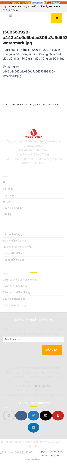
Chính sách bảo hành (15, 286)
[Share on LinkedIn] (33, 428)
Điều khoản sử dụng (14, 240)
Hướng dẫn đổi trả (13, 253)
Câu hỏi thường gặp (14, 234)
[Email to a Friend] (46, 415)
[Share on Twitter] (33, 415)
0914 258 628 (43, 386)
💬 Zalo (13, 10)
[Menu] (5, 18)
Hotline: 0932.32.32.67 (18, 452)
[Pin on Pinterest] (58, 415)
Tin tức (7, 201)
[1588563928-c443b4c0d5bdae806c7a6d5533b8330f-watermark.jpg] (33, 81)
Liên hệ (7, 214)
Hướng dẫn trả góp (14, 259)
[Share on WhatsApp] (9, 415)
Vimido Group (33, 459)
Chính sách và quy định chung (20, 279)
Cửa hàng (8, 195)
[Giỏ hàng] (56, 18)
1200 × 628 (49, 49)
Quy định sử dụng (13, 208)
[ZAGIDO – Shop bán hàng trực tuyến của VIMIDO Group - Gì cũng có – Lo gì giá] (16, 18)
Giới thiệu (8, 188)
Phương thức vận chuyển (17, 247)
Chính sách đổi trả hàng (16, 292)
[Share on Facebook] (21, 415)
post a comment (50, 104)
